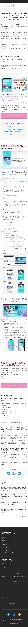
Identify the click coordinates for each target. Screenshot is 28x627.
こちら (12, 422)
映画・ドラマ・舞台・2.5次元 (7, 564)
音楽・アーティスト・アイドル (7, 553)
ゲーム (3, 556)
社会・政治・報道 (6, 550)
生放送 (3, 579)
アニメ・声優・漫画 (6, 547)
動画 (3, 574)
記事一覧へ (24, 516)
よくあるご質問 (8, 134)
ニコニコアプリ (5, 581)
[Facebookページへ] (14, 614)
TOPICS (3, 540)
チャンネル (4, 584)
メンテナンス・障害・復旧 (8, 603)
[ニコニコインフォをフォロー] (8, 614)
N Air (3, 591)
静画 (3, 576)
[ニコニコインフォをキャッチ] (19, 614)
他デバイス (16, 578)
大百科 (3, 586)
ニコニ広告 (16, 574)
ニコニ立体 (4, 594)
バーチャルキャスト (6, 589)
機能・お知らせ (7, 10)
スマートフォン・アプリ (19, 576)
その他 (3, 567)
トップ (2, 10)
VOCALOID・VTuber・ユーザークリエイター (7, 560)
